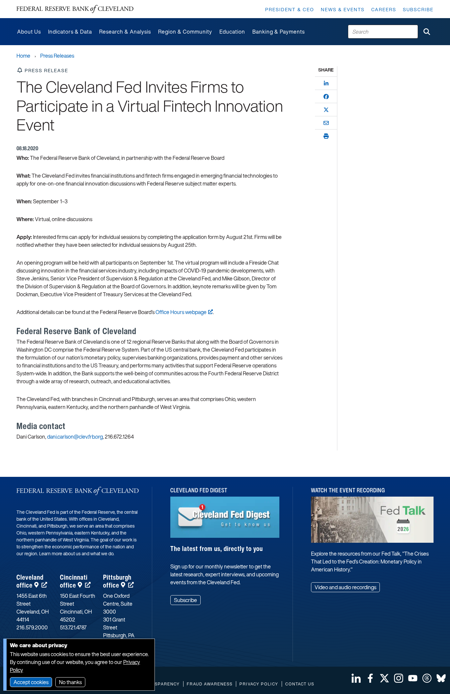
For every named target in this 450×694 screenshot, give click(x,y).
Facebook (370, 678)
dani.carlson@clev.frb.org (75, 437)
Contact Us (299, 684)
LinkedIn (356, 678)
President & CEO (289, 9)
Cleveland (29, 581)
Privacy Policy (258, 684)
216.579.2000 (32, 627)
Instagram (399, 678)
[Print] (326, 136)
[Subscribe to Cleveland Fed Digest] (224, 520)
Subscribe (418, 9)
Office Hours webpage (181, 312)
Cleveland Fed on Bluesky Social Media (441, 678)
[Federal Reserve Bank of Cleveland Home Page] (74, 9)
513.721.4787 (73, 627)
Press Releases (57, 56)
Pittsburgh (117, 581)
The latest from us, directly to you (216, 548)
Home (23, 56)
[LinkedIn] (326, 83)
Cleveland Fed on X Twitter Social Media (384, 678)
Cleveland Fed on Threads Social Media (427, 678)
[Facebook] (326, 97)
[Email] (326, 123)
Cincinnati (74, 581)
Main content (32, 3)
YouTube (413, 678)
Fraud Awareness (210, 684)
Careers (383, 9)
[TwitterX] (326, 110)
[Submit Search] (427, 32)
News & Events (343, 9)
